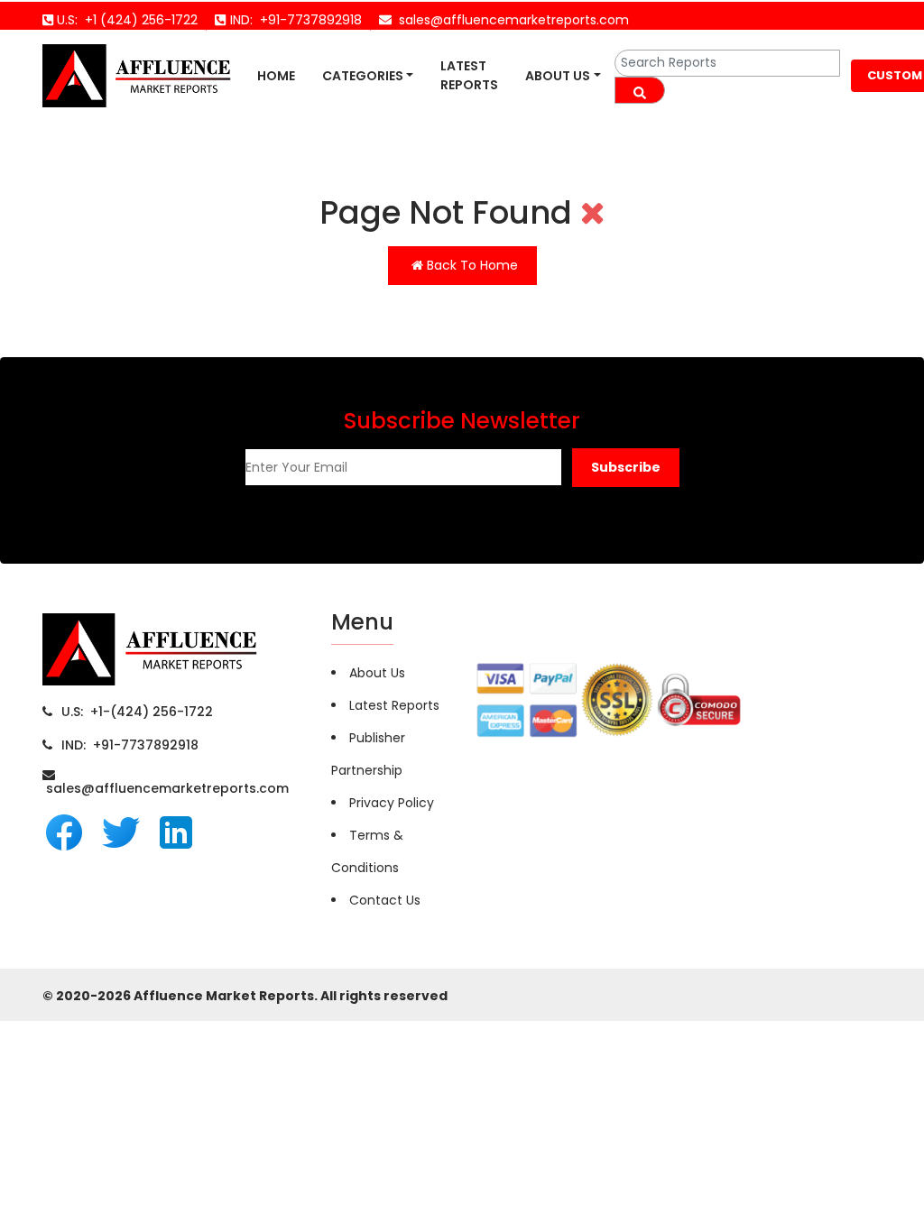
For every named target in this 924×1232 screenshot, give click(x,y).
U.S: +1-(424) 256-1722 (137, 712)
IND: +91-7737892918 (130, 745)
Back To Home (470, 265)
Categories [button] (362, 76)
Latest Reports (469, 75)
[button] (625, 467)
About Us (557, 76)
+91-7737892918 (307, 20)
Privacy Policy (391, 803)
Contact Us (384, 900)
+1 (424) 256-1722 (138, 20)
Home (276, 76)
